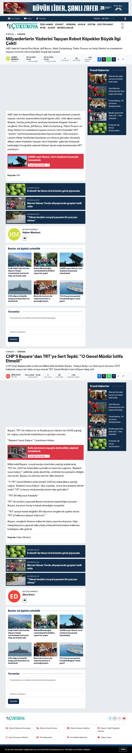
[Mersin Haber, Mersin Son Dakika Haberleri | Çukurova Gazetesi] (22, 26)
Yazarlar (42, 19)
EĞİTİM (91, 24)
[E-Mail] (25, 238)
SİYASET (59, 24)
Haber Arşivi (106, 737)
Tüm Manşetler (45, 737)
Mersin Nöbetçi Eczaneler (20, 728)
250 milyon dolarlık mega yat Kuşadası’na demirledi (18, 298)
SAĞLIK (81, 24)
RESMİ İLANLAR (65, 28)
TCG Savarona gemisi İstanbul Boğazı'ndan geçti (70, 298)
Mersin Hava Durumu (48, 728)
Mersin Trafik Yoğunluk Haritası (109, 729)
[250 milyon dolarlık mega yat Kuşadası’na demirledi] (20, 287)
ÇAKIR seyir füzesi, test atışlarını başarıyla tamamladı (71, 270)
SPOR (43, 28)
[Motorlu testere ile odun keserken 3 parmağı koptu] (45, 287)
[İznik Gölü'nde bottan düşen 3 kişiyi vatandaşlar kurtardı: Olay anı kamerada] (20, 259)
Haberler (10, 34)
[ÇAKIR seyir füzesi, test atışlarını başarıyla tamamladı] (71, 259)
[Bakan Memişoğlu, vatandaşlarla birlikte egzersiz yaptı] (45, 259)
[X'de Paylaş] (104, 59)
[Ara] (122, 24)
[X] (115, 718)
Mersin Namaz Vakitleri (80, 728)
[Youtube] (124, 718)
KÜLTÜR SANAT (105, 24)
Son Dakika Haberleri (78, 737)
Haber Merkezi (31, 232)
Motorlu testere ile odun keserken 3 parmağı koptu (43, 298)
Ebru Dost (29, 594)
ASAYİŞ (51, 28)
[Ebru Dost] (14, 596)
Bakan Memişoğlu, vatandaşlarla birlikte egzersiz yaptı (44, 270)
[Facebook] (110, 718)
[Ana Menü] (122, 28)
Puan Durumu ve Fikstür (18, 737)
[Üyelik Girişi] (124, 18)
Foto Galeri (15, 19)
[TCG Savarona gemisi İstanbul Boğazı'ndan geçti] (71, 287)
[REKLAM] (66, 8)
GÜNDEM (71, 24)
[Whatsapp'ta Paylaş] (108, 59)
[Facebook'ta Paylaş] (99, 59)
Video (29, 19)
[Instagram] (119, 718)
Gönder (13, 339)
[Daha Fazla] (114, 59)
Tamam (122, 749)
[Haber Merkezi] (14, 234)
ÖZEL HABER (46, 24)
